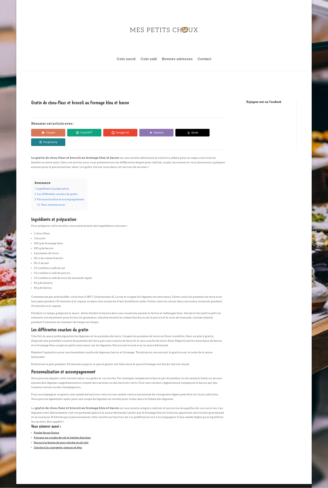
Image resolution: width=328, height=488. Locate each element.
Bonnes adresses (177, 59)
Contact (204, 59)
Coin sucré (126, 59)
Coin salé (149, 59)
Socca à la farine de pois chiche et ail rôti (61, 442)
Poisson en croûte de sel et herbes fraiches (62, 437)
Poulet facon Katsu (46, 432)
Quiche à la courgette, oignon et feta (58, 447)
